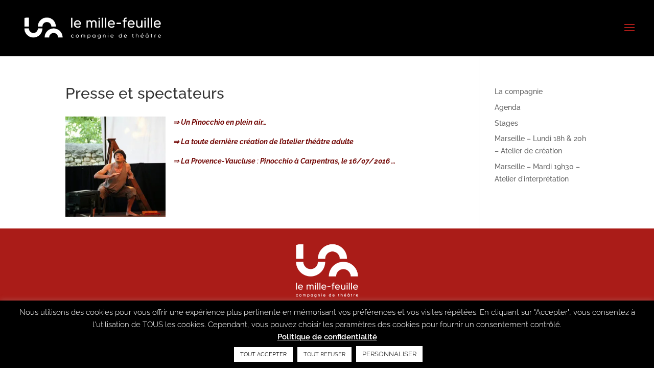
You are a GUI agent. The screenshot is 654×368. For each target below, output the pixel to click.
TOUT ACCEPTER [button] (263, 354)
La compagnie (519, 91)
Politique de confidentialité (327, 336)
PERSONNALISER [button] (389, 354)
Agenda (508, 107)
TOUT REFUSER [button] (324, 354)
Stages (506, 123)
